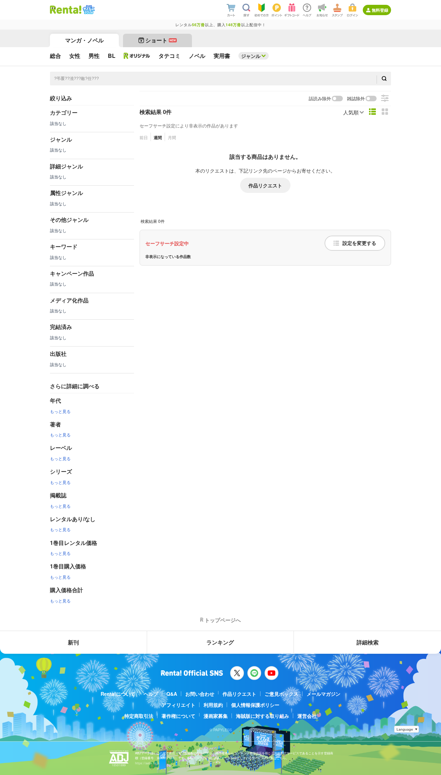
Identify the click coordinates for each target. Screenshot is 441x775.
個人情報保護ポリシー (255, 704)
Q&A (171, 693)
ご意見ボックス (281, 693)
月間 (172, 137)
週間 (158, 137)
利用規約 (213, 704)
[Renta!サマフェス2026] (88, 9)
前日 (144, 137)
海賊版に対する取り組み (262, 715)
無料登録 (380, 10)
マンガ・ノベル (84, 40)
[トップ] (65, 10)
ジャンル (250, 55)
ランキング (220, 642)
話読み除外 (320, 98)
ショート (160, 40)
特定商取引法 (138, 715)
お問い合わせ (199, 693)
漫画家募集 (216, 715)
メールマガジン (323, 693)
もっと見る (60, 411)
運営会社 (307, 715)
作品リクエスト (265, 185)
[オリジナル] (137, 56)
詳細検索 (368, 642)
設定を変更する (359, 243)
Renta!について (118, 693)
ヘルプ (151, 693)
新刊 (73, 642)
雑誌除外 (356, 98)
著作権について (178, 715)
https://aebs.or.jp (147, 763)
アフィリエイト (178, 704)
